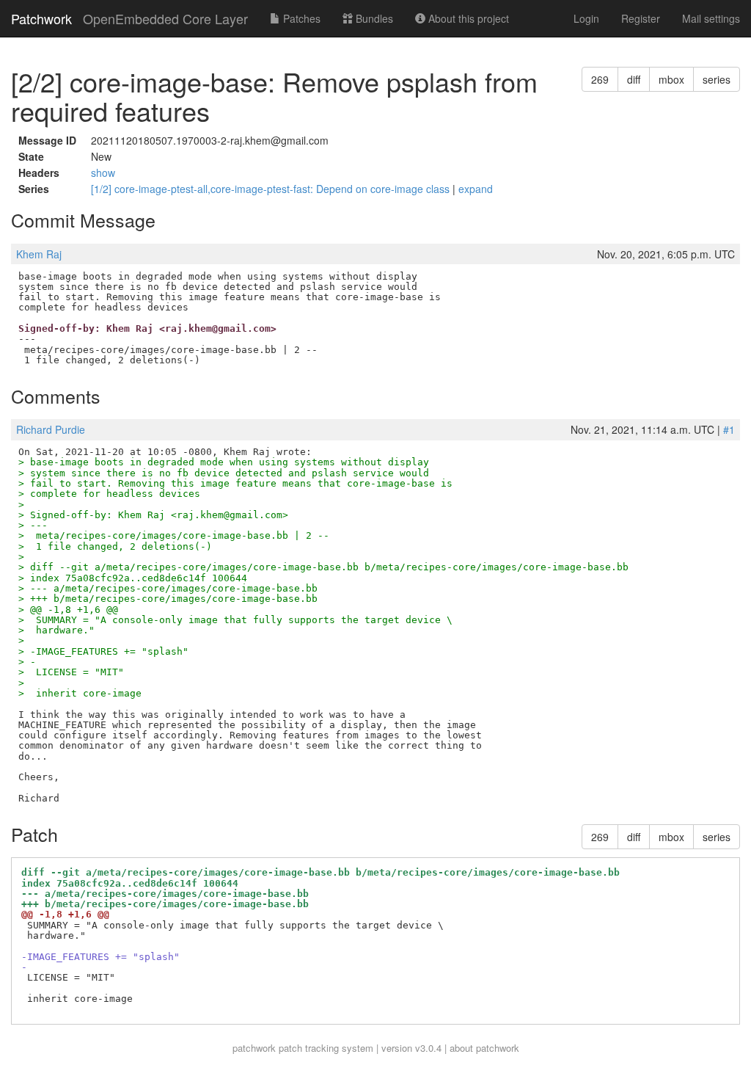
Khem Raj (39, 254)
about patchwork (484, 1048)
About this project (467, 18)
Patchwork (41, 18)
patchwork (254, 1048)
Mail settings (711, 18)
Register (640, 18)
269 (600, 79)
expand (475, 188)
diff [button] (633, 79)
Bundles (373, 18)
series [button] (716, 79)
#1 (729, 429)
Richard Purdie (50, 429)
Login (586, 18)
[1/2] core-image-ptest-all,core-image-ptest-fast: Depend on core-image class (272, 188)
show (103, 172)
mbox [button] (671, 79)
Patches (300, 18)
